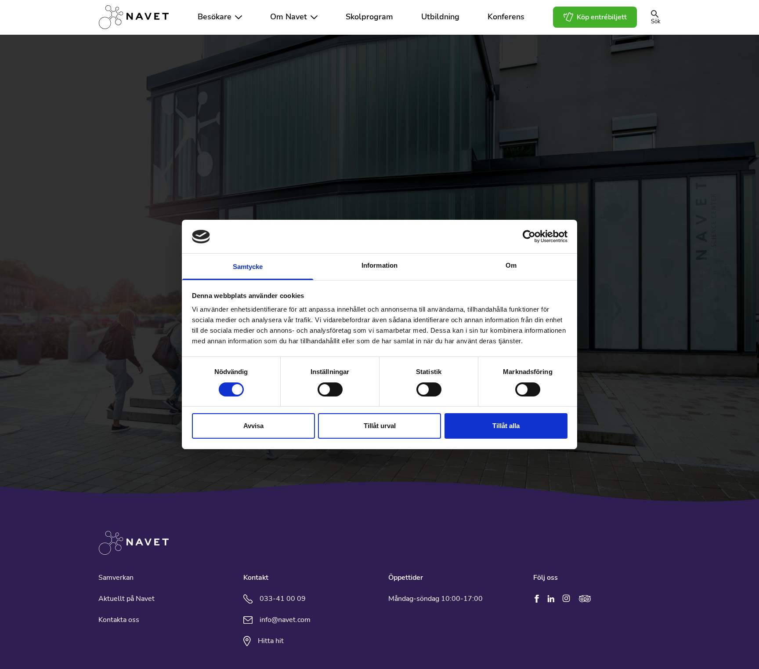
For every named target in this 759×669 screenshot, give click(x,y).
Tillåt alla (506, 426)
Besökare (214, 17)
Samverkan (116, 577)
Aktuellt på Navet (126, 599)
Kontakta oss (118, 620)
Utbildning (440, 17)
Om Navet (288, 17)
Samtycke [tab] (248, 267)
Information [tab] (379, 265)
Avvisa (253, 426)
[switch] (330, 389)
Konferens (506, 17)
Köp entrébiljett (602, 17)
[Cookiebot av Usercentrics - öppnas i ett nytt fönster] (529, 236)
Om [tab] (511, 265)
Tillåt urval (380, 426)
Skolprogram (369, 17)
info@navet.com (285, 620)
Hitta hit (271, 641)
